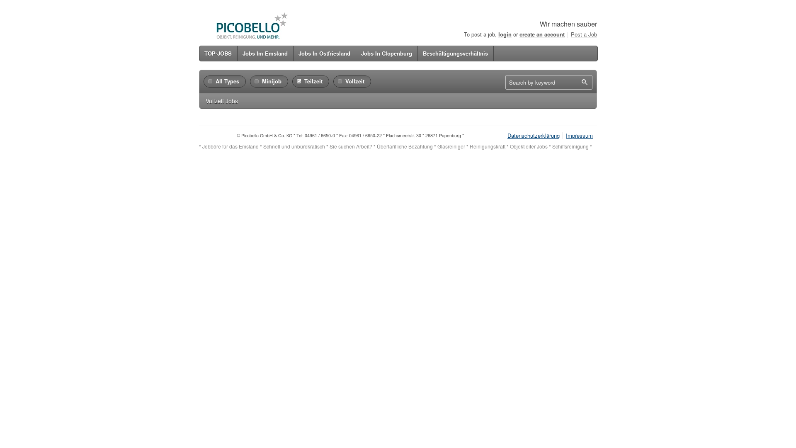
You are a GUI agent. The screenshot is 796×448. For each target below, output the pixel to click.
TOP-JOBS (218, 53)
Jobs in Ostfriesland (324, 53)
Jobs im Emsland (265, 53)
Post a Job (584, 34)
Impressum (579, 135)
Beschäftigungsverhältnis (455, 53)
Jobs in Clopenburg (386, 53)
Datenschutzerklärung (533, 135)
